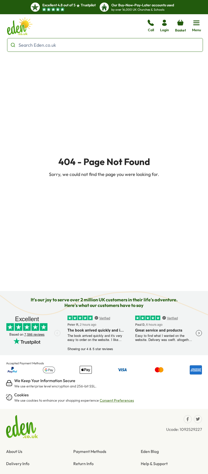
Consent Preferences (117, 400)
